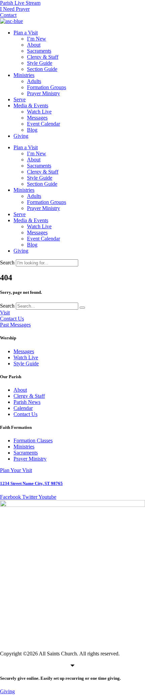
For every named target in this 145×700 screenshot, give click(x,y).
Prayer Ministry (43, 93)
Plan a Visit (25, 32)
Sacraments (39, 51)
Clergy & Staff (42, 57)
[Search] (82, 308)
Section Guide (42, 69)
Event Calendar (43, 124)
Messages (37, 118)
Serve (19, 99)
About (33, 45)
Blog (32, 130)
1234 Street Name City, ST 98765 (31, 483)
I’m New (36, 39)
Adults (34, 81)
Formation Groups (46, 87)
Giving (20, 136)
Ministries (23, 75)
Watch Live (39, 111)
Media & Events (30, 105)
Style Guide (39, 63)
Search (7, 262)
